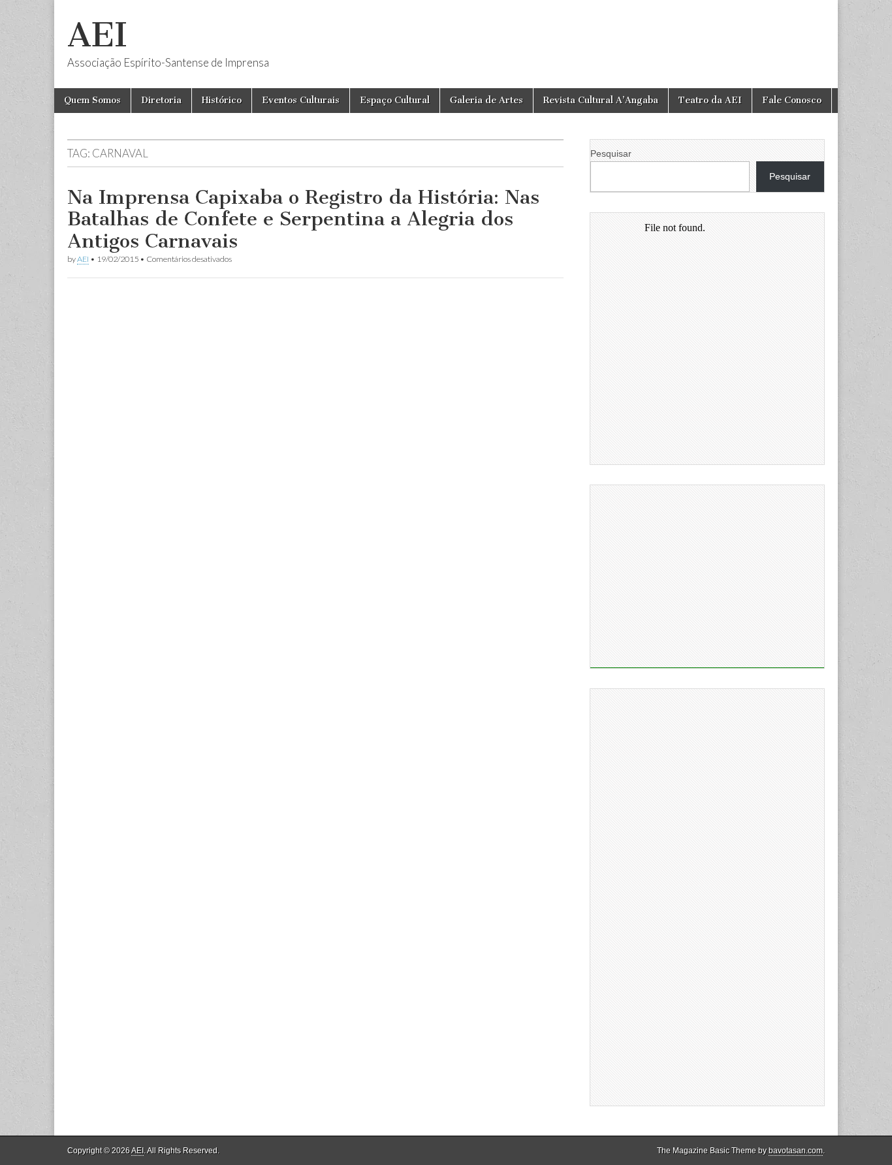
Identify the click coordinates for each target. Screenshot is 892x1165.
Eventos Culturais (301, 100)
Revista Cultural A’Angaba (600, 100)
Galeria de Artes (486, 100)
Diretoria (161, 100)
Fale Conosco (791, 100)
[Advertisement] (707, 576)
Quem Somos (92, 100)
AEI (97, 35)
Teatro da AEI (710, 100)
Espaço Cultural (395, 100)
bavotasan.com (796, 1150)
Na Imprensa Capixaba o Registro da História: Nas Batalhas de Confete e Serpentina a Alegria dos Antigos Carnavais (303, 219)
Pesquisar (610, 153)
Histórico (222, 100)
